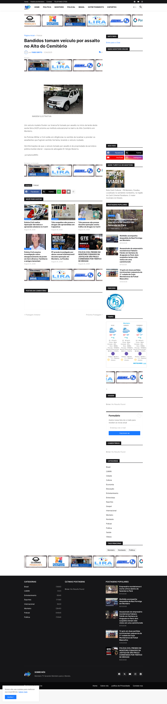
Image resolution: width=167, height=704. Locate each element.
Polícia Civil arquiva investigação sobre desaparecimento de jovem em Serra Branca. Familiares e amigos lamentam (35, 256)
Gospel (109, 506)
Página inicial (29, 35)
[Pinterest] (64, 192)
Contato (49, 2)
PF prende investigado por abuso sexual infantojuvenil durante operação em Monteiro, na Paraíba (62, 255)
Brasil (82, 7)
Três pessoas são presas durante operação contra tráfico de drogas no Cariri (89, 224)
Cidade (109, 476)
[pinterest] (141, 674)
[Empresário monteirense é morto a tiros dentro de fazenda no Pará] (112, 589)
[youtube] (138, 1)
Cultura (109, 480)
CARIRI (109, 471)
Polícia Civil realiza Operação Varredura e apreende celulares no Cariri (36, 224)
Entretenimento (96, 7)
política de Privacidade (120, 686)
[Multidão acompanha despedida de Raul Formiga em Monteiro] (112, 239)
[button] (135, 7)
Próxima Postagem (93, 315)
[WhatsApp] (59, 192)
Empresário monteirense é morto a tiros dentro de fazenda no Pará (130, 588)
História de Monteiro (37, 2)
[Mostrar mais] (73, 192)
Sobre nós (104, 686)
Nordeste (110, 519)
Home (26, 2)
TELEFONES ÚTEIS (60, 2)
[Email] (69, 192)
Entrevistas (110, 498)
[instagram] (142, 1)
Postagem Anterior (33, 315)
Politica (47, 7)
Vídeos (108, 537)
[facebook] (134, 1)
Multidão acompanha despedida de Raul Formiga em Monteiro (131, 238)
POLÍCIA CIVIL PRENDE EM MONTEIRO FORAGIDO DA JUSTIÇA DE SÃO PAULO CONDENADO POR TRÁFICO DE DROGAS (89, 256)
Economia (110, 484)
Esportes (111, 7)
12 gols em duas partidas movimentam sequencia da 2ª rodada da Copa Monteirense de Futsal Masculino (131, 274)
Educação (110, 489)
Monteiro (59, 7)
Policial (71, 7)
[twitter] (124, 674)
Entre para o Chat (113, 42)
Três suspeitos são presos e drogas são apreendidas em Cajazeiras (63, 224)
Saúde (108, 532)
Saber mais (22, 692)
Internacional (111, 510)
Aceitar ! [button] (10, 697)
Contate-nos (138, 686)
